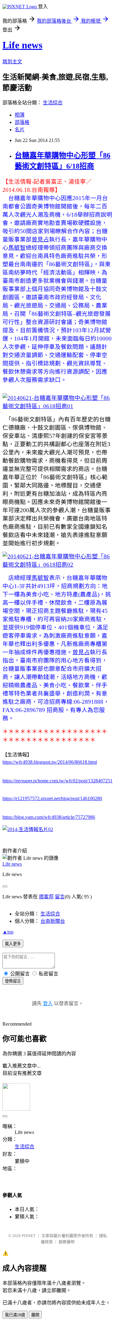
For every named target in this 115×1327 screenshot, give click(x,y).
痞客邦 (46, 896)
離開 (35, 1315)
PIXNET (29, 1235)
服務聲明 (67, 1241)
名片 (20, 129)
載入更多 (13, 943)
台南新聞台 (52, 921)
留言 (60, 896)
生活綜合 (53, 102)
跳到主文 (12, 61)
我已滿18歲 (15, 1315)
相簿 (20, 114)
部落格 (22, 122)
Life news (22, 44)
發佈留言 (13, 981)
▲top (7, 931)
